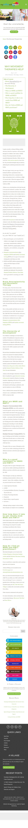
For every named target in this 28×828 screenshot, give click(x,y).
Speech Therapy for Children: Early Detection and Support (12, 788)
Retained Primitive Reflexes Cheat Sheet (13, 272)
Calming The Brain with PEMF (14, 716)
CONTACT (17, 798)
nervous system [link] (21, 412)
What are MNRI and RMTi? (14, 90)
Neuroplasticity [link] (14, 81)
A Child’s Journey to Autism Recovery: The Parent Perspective (14, 783)
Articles (6, 743)
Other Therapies (9, 74)
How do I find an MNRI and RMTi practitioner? (14, 106)
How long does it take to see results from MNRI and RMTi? (14, 100)
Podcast (21, 74)
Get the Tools (14, 31)
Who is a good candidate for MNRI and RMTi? (14, 94)
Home (4, 39)
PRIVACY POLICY (20, 797)
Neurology (16, 74)
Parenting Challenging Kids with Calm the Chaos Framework (14, 778)
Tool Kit (6, 738)
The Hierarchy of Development (11, 87)
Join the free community (14, 693)
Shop (5, 749)
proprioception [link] (17, 245)
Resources (6, 747)
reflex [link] (19, 252)
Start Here (6, 736)
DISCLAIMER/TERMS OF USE (8, 798)
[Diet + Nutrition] (11, 49)
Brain (7, 81)
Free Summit (7, 740)
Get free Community (9, 767)
